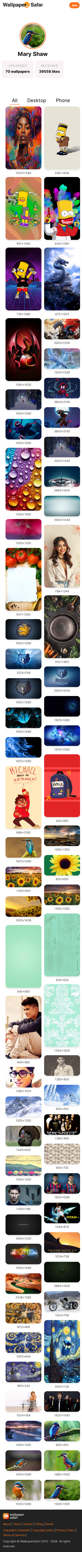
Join (74, 5)
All (15, 100)
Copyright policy (43, 1530)
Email (49, 1524)
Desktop (36, 100)
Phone (63, 100)
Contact (28, 1524)
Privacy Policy (66, 1530)
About (7, 1524)
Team (16, 1524)
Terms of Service (14, 1535)
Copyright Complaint (16, 1530)
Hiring (40, 1524)
